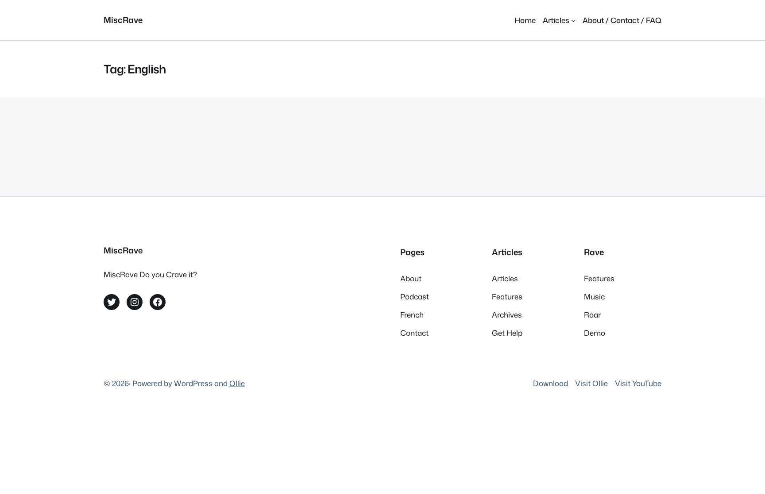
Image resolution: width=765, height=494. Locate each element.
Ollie (237, 383)
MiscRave (123, 20)
